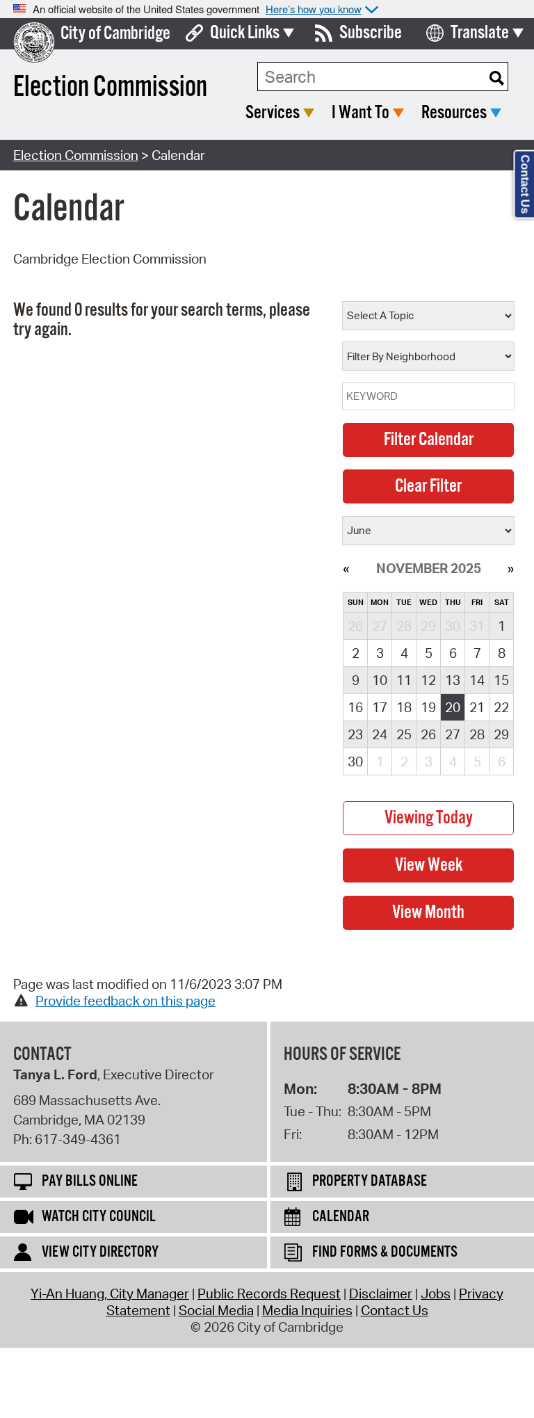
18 (404, 707)
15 (501, 680)
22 (501, 707)
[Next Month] (511, 568)
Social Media (216, 1310)
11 (404, 680)
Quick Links (245, 33)
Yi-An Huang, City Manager (110, 1293)
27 (452, 734)
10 (379, 680)
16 (355, 707)
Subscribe (370, 33)
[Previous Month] (346, 568)
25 (404, 734)
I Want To (360, 113)
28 (477, 734)
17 (379, 707)
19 (428, 707)
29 (501, 734)
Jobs (436, 1293)
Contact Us (394, 1310)
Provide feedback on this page (125, 1000)
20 (452, 707)
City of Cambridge (115, 33)
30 (355, 761)
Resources (454, 113)
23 (355, 734)
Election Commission (75, 155)
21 (477, 707)
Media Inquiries (307, 1310)
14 (477, 680)
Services (272, 113)
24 (379, 734)
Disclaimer (380, 1293)
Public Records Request (269, 1293)
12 (428, 680)
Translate (480, 33)
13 (452, 680)
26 (428, 734)
